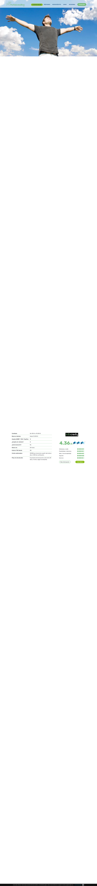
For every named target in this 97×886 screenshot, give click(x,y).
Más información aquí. (78, 884)
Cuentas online (36, 4)
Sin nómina (72, 4)
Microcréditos (56, 4)
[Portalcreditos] (15, 4)
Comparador (82, 4)
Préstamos (47, 4)
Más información (64, 462)
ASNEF (65, 4)
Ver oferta (80, 462)
